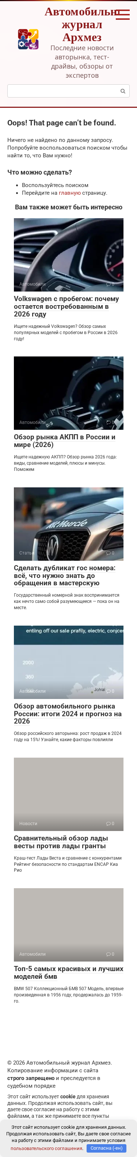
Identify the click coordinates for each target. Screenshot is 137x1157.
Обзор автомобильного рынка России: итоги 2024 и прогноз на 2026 (68, 714)
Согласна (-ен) (107, 1148)
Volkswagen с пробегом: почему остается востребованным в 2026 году (66, 306)
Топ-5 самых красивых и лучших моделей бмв (68, 972)
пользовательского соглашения (46, 1148)
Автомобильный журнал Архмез (89, 23)
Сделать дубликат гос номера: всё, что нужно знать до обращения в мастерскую (64, 575)
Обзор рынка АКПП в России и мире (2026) (64, 441)
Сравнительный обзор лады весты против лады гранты (61, 842)
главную (70, 193)
